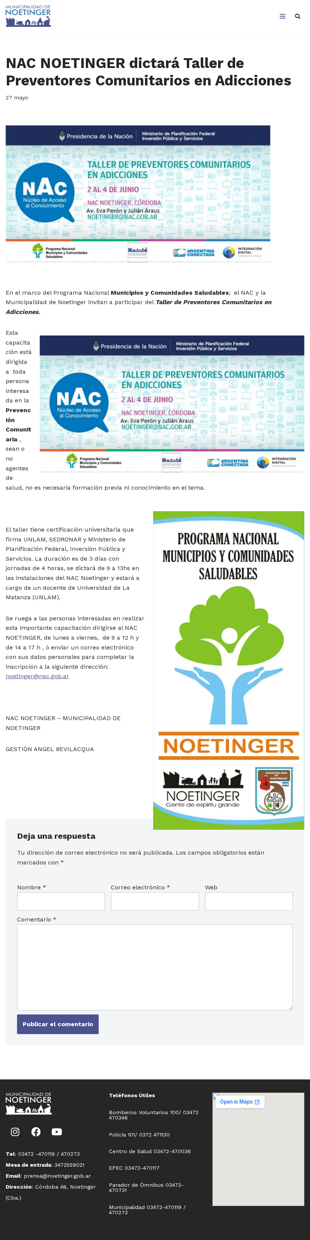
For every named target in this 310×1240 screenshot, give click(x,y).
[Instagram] (15, 1131)
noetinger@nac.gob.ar (37, 676)
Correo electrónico (140, 887)
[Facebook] (35, 1131)
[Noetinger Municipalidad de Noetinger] (28, 16)
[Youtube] (56, 1131)
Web (211, 887)
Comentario (36, 919)
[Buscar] (298, 16)
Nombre (31, 887)
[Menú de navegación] (282, 16)
